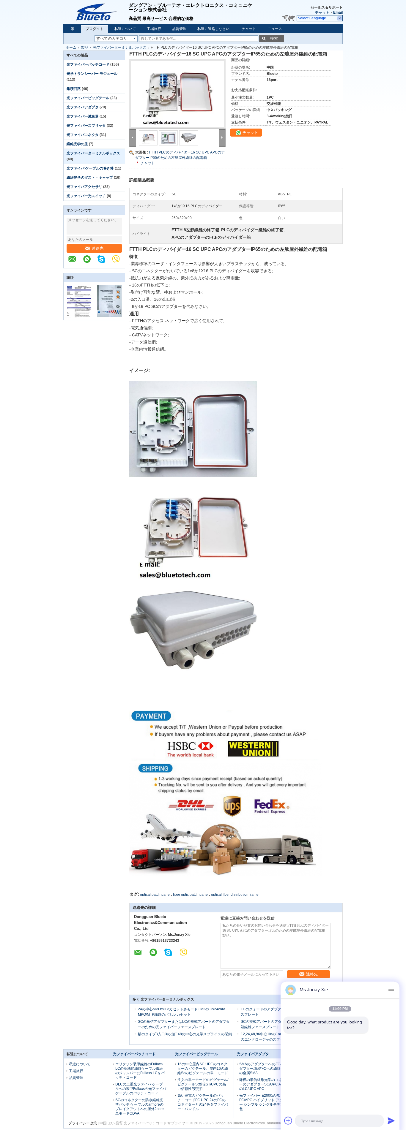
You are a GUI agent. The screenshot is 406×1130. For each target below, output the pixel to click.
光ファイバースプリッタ (86, 126)
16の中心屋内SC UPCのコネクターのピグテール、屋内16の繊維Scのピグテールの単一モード (202, 1068)
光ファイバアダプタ (83, 107)
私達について (125, 29)
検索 (274, 38)
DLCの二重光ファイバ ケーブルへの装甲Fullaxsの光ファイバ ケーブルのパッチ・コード (140, 1088)
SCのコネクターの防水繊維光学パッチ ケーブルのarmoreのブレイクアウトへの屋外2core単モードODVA (139, 1106)
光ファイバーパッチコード (88, 64)
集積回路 (74, 89)
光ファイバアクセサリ (84, 187)
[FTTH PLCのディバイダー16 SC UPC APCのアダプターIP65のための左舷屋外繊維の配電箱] (177, 94)
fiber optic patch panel (191, 894)
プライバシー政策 (82, 1123)
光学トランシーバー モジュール (92, 74)
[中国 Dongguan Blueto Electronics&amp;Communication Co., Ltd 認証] (79, 316)
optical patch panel (155, 894)
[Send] (391, 1120)
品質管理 (179, 29)
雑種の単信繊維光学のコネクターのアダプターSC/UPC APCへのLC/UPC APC (264, 1084)
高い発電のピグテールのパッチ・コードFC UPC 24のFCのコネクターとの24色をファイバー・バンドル (202, 1102)
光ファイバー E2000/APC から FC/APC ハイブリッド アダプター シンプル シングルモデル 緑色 (264, 1102)
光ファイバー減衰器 (83, 116)
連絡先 (97, 248)
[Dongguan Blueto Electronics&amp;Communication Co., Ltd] (96, 12)
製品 (84, 47)
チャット (322, 12)
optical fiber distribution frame (235, 894)
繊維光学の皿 (77, 144)
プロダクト (94, 29)
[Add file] (288, 1120)
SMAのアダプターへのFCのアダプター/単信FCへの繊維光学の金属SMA (263, 1068)
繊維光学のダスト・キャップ (90, 177)
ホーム (71, 47)
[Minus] (391, 989)
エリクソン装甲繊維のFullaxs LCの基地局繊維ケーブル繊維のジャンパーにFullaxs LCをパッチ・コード (140, 1071)
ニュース (275, 29)
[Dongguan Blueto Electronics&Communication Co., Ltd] (75, 262)
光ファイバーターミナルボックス (120, 47)
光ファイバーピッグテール (88, 98)
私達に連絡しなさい (213, 29)
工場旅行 (154, 29)
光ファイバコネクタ (83, 135)
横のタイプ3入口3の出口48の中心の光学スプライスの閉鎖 (185, 1034)
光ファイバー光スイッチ (86, 196)
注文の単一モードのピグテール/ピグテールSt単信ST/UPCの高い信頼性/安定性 (202, 1084)
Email (338, 12)
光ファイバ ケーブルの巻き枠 (90, 168)
